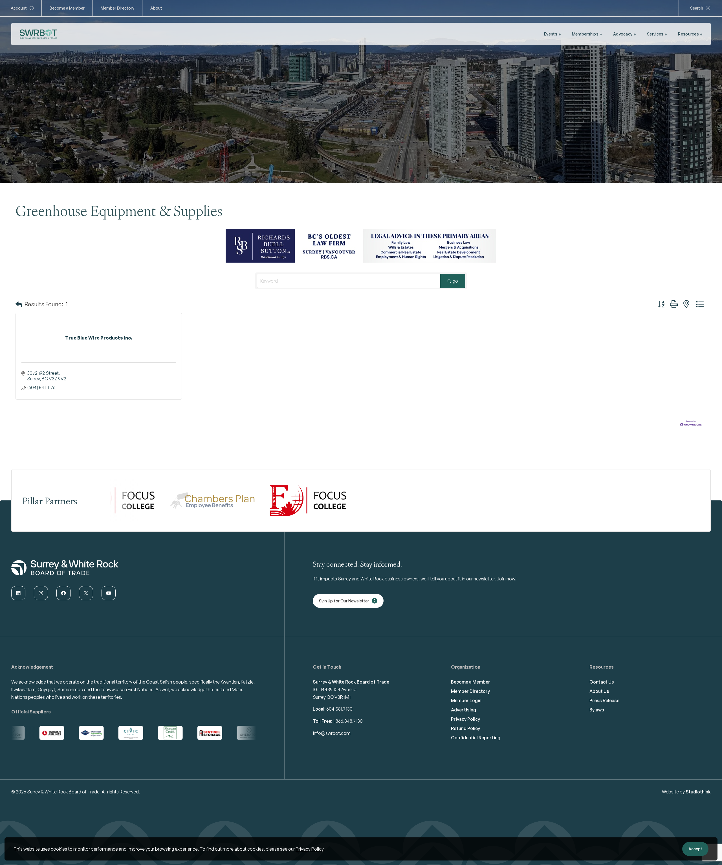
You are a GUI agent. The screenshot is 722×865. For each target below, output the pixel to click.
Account (19, 8)
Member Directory (117, 8)
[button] (19, 304)
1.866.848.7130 (348, 721)
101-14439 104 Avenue (334, 689)
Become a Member (67, 8)
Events (550, 34)
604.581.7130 (339, 709)
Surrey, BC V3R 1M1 (332, 697)
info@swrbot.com (332, 733)
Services (655, 34)
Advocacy (622, 34)
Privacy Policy (309, 849)
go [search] (455, 281)
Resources (688, 34)
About (156, 8)
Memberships (585, 34)
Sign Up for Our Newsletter (344, 600)
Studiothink (698, 792)
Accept (695, 848)
